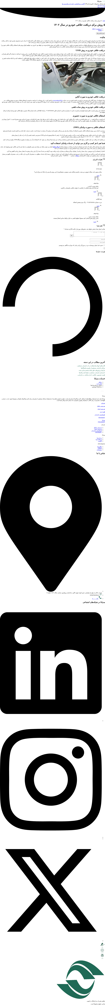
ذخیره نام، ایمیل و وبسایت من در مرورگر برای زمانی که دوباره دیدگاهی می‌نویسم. (81, 245)
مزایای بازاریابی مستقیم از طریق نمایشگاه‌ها (93, 368)
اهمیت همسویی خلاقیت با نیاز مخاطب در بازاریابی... (91, 375)
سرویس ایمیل (101, 409)
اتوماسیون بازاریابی (100, 414)
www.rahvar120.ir (58, 100)
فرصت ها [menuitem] (64, 4)
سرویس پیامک (101, 406)
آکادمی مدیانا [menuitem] (81, 4)
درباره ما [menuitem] (69, 4)
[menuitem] (102, 4)
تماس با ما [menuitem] (75, 4)
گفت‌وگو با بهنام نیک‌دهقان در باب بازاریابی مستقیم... (91, 365)
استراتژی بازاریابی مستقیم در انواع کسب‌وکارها (92, 372)
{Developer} (101, 417)
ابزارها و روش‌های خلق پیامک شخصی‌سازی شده (92, 370)
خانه (104, 20)
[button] (52, 403)
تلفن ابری (102, 412)
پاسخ (98, 175)
